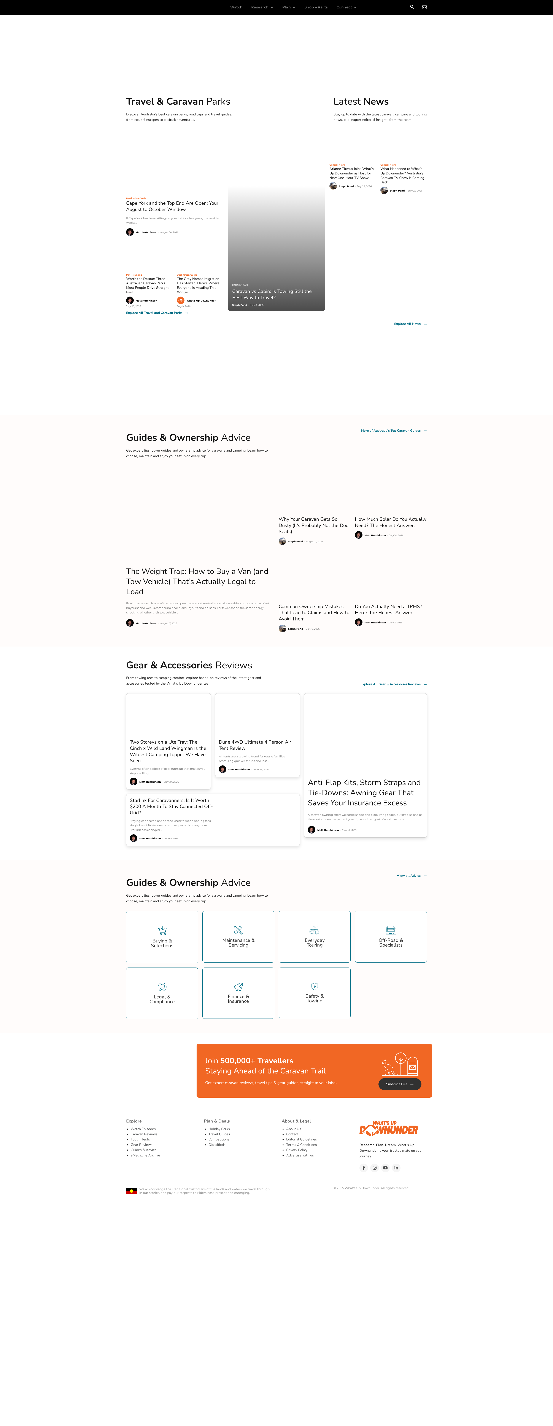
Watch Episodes (143, 1129)
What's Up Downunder (201, 300)
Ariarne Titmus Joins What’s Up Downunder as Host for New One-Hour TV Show (351, 173)
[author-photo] (130, 232)
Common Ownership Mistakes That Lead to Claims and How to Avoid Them (314, 612)
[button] (412, 8)
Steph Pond (346, 186)
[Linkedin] (396, 1168)
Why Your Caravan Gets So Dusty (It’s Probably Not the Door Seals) (314, 525)
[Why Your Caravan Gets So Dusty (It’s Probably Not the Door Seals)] (315, 489)
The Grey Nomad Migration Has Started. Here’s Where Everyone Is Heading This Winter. (198, 285)
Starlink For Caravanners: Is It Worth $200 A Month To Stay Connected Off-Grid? (171, 806)
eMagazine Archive (145, 1155)
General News (337, 164)
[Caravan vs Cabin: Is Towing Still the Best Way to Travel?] (276, 220)
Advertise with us (300, 1155)
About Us (293, 1129)
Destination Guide (136, 198)
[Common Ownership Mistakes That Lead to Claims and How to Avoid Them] (315, 577)
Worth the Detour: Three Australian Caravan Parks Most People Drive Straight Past (147, 285)
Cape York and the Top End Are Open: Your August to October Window (172, 206)
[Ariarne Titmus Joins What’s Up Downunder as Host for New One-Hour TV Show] (352, 145)
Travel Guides (219, 1134)
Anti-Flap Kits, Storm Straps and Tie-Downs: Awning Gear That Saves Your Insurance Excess (364, 792)
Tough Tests (140, 1139)
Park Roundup (134, 274)
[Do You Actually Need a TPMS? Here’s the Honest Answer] (391, 577)
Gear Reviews (142, 1144)
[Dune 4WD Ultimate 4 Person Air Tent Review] (257, 714)
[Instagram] (374, 1168)
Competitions (218, 1139)
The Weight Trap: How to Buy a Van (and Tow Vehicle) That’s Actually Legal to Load (197, 581)
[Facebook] (363, 1168)
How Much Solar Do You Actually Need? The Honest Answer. (390, 522)
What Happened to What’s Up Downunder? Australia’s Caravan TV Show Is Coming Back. (402, 175)
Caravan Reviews (144, 1134)
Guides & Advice (143, 1150)
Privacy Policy (296, 1150)
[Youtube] (385, 1168)
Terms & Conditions (301, 1144)
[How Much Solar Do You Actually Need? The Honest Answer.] (391, 489)
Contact (292, 1134)
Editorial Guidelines (301, 1139)
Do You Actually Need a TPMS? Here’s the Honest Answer (388, 609)
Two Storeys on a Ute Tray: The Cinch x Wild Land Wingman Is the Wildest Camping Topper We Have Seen (168, 751)
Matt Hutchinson (146, 232)
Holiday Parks (219, 1129)
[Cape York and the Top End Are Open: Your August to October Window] (175, 162)
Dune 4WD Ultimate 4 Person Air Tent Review (255, 745)
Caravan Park (240, 285)
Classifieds (217, 1144)
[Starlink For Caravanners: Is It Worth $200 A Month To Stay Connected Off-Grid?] (261, 819)
